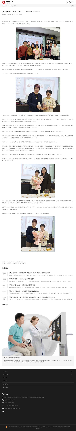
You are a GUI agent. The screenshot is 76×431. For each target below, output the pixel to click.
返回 (72, 5)
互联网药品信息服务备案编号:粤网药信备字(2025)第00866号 (56, 426)
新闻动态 (7, 5)
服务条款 (38, 428)
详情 (15, 5)
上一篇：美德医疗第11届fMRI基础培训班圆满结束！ (12, 261)
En (70, 2)
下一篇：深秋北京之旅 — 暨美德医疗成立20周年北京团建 (13, 263)
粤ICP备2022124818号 (37, 426)
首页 (3, 5)
